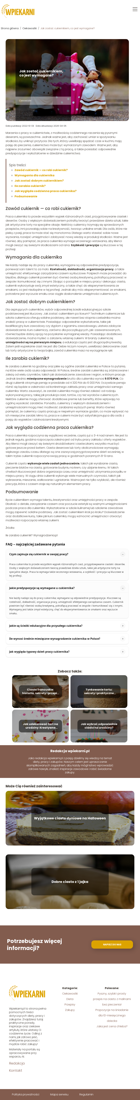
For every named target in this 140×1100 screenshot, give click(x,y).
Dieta (69, 999)
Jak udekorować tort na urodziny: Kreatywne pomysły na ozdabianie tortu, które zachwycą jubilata (40, 726)
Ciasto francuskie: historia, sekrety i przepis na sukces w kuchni (40, 691)
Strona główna (10, 28)
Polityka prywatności (25, 1094)
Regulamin (86, 1094)
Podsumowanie (26, 196)
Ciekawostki (29, 28)
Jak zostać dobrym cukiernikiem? (39, 181)
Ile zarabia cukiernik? (30, 186)
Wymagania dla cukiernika (34, 175)
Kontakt (15, 1070)
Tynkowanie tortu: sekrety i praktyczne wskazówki (99, 691)
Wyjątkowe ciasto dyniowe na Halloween (70, 818)
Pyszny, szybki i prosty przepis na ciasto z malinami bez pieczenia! (112, 999)
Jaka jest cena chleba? (112, 1026)
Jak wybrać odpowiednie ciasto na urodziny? (99, 726)
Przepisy (70, 1004)
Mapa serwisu (59, 1094)
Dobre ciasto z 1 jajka (70, 881)
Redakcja (17, 1063)
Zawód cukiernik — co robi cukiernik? (41, 170)
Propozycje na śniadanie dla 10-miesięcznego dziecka (111, 1015)
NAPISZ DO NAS (112, 944)
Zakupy (70, 1010)
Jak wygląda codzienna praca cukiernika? (45, 191)
